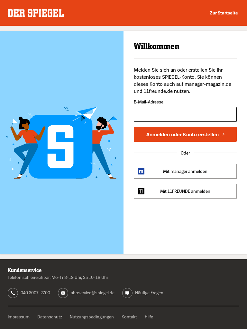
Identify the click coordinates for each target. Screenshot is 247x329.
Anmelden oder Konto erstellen (182, 134)
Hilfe (149, 316)
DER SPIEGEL (36, 13)
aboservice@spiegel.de (92, 292)
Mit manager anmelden (185, 171)
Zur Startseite (224, 12)
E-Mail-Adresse (148, 102)
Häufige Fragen (149, 292)
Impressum (19, 316)
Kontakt (129, 316)
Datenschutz (49, 316)
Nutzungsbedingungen (92, 316)
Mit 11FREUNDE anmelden (185, 191)
